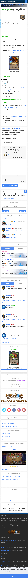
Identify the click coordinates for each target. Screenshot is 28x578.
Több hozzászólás (5, 342)
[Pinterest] (24, 410)
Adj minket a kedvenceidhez (7, 413)
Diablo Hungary (4, 547)
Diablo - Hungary (5, 497)
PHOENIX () (10, 228)
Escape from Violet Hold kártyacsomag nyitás (11, 476)
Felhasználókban (20, 194)
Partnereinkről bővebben (7, 500)
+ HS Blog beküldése (6, 240)
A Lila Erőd (8, 224)
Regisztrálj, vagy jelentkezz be (8, 423)
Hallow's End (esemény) (11, 237)
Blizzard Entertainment (6, 550)
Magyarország (9, 1)
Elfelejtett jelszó (22, 209)
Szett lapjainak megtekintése (18, 116)
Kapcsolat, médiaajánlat (6, 565)
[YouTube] (9, 410)
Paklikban (14, 195)
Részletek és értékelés (6, 371)
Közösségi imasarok (6, 420)
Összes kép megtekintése (7, 446)
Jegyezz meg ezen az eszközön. (10, 209)
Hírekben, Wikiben (10, 194)
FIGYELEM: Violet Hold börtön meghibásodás (16, 230)
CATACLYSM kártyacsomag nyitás (9, 482)
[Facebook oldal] (14, 410)
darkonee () (11, 221)
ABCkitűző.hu (4, 544)
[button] (1, 1)
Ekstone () (10, 305)
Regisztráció (22, 211)
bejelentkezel (6, 128)
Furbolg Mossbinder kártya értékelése (10, 426)
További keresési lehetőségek (8, 198)
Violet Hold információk (6, 436)
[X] (4, 410)
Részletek (14, 382)
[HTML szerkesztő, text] (14, 167)
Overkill (14, 449)
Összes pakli (4, 276)
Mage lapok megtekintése (15, 84)
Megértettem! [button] (14, 576)
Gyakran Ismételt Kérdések (7, 439)
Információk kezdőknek (6, 433)
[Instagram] (19, 410)
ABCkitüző (4, 495)
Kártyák (3, 4)
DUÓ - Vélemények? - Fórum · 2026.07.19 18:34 (12, 338)
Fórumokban (22, 195)
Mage (7, 4)
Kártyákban (7, 195)
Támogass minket (5, 561)
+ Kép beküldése (5, 469)
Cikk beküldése (4, 556)
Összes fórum (4, 485)
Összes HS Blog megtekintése (8, 218)
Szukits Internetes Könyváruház (8, 492)
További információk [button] (7, 571)
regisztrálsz (17, 128)
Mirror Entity (5, 102)
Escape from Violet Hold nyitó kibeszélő (10, 479)
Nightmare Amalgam (20, 380)
